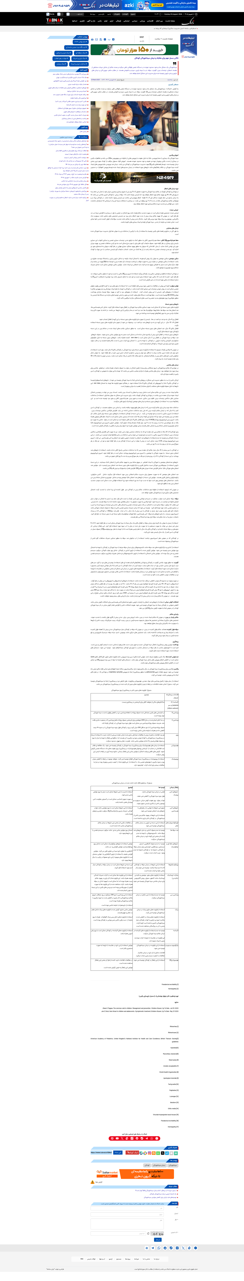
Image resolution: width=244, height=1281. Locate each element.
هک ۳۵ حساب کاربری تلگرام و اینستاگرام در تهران (71, 78)
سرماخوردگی (173, 1165)
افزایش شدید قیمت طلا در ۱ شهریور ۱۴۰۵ (74, 178)
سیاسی (134, 21)
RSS (82, 1259)
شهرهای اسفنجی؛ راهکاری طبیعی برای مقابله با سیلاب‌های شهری (67, 88)
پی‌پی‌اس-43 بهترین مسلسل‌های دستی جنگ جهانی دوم (70, 74)
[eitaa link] (127, 1138)
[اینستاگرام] (149, 1153)
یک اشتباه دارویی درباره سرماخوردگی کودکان (163, 1194)
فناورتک (116, 14)
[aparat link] (112, 1138)
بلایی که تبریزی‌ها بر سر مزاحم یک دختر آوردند (73, 161)
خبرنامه (136, 1259)
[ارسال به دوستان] (171, 1153)
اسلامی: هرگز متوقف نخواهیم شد (76, 122)
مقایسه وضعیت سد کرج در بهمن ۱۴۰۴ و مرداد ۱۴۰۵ (71, 174)
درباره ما (156, 1259)
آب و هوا (102, 1259)
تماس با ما (146, 1259)
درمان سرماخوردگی (159, 1165)
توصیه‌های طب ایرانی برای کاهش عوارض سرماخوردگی (160, 1197)
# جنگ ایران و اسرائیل (63, 53)
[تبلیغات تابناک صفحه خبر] (188, 47)
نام (177, 1207)
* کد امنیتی (174, 1232)
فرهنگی (118, 21)
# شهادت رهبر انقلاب (61, 58)
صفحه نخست (170, 21)
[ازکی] (160, 5)
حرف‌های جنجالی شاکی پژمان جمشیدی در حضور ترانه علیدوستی (67, 141)
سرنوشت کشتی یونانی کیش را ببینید (75, 158)
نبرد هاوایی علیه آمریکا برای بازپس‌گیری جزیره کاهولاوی (70, 81)
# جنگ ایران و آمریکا (80, 58)
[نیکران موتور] (134, 177)
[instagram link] (132, 1138)
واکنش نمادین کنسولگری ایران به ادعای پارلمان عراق (71, 188)
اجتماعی (126, 21)
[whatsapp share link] (158, 1153)
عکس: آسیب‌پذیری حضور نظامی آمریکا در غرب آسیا (71, 101)
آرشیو (109, 14)
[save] (101, 39)
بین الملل (159, 21)
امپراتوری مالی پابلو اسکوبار (78, 98)
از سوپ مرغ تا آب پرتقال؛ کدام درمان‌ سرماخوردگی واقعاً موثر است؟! (156, 1191)
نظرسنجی (101, 14)
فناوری (82, 21)
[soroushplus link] (137, 1138)
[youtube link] (117, 1138)
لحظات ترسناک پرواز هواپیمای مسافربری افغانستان (71, 151)
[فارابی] (134, 49)
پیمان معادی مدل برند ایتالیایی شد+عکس (74, 181)
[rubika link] (156, 1138)
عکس (100, 21)
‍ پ (108, 39)
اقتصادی (150, 21)
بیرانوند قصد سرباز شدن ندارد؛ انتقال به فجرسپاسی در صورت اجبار (69, 199)
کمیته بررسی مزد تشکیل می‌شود (77, 91)
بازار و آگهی (91, 21)
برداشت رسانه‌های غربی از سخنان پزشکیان (74, 119)
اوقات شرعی (91, 1259)
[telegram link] (146, 1138)
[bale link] (141, 1138)
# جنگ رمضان (61, 64)
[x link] (122, 1138)
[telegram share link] (167, 1153)
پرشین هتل (83, 131)
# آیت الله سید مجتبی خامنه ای (76, 47)
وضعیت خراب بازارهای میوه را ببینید (76, 154)
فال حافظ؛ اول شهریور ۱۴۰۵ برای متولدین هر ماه (72, 184)
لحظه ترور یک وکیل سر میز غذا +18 (76, 164)
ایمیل (176, 1213)
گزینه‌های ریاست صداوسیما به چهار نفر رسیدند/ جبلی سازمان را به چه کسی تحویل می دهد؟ (69, 146)
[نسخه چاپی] (176, 1153)
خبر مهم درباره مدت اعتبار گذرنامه (76, 105)
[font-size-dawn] (105, 39)
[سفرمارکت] (134, 1174)
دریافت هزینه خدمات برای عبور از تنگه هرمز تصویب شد (70, 95)
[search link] (68, 14)
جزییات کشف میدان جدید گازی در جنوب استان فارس (70, 115)
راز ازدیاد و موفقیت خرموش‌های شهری (75, 112)
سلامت (157, 39)
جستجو (118, 1259)
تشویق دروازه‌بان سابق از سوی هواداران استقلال (72, 108)
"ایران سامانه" (50, 1269)
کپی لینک (118, 1152)
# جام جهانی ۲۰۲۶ (81, 42)
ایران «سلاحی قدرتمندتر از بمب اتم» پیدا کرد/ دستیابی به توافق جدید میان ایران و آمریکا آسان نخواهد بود (68, 169)
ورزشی (142, 21)
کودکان (147, 1165)
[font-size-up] (113, 39)
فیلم (105, 21)
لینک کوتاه (133, 1152)
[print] (92, 39)
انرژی (111, 21)
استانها (74, 21)
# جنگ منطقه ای (81, 53)
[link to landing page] (188, 21)
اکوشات (125, 14)
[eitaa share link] (154, 1153)
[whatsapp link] (151, 1138)
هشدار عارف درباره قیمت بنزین (77, 84)
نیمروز (133, 14)
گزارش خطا (98, 1182)
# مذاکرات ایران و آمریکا (79, 64)
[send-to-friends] (96, 39)
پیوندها (92, 14)
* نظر (176, 1220)
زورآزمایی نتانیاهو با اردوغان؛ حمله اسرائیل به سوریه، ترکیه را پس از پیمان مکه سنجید (69, 192)
